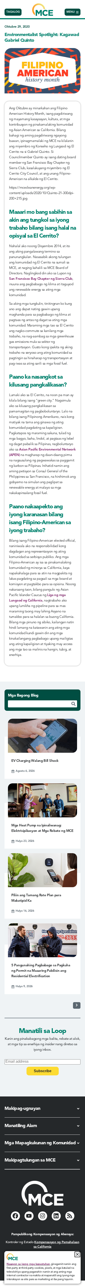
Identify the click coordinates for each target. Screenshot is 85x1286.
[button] (77, 1254)
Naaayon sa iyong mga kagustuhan (28, 1264)
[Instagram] (42, 1215)
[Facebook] (15, 1215)
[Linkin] (56, 1215)
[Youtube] (29, 1215)
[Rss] (69, 1215)
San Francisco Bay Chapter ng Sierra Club (40, 279)
